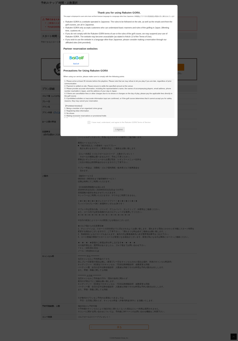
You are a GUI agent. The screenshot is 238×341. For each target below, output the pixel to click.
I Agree (119, 129)
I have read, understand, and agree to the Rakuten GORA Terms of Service (120, 122)
